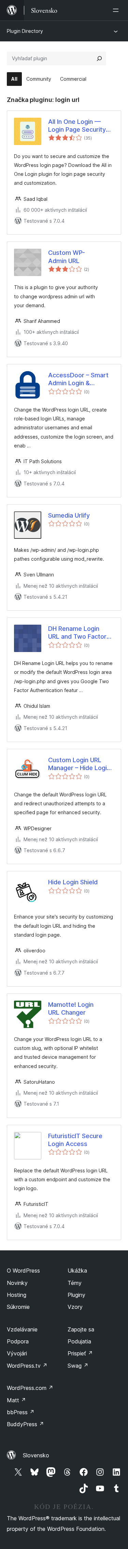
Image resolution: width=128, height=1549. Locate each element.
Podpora (18, 1341)
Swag (78, 1365)
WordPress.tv (27, 1365)
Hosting (16, 1294)
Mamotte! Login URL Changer (71, 1008)
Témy (75, 1282)
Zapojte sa (81, 1329)
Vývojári (17, 1353)
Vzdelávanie (22, 1329)
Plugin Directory (25, 31)
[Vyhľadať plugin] (99, 58)
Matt (16, 1400)
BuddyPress (25, 1424)
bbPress (20, 1412)
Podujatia (79, 1341)
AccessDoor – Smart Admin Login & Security (78, 379)
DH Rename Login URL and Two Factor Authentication (77, 633)
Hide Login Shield (73, 882)
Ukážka (77, 1270)
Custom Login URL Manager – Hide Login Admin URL (79, 764)
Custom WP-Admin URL (66, 256)
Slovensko (36, 1455)
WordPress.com (30, 1387)
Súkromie (18, 1306)
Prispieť (80, 1353)
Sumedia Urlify (69, 515)
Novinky (17, 1282)
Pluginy (76, 1294)
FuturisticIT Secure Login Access (75, 1139)
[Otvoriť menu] (117, 10)
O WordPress (23, 1270)
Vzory (75, 1306)
